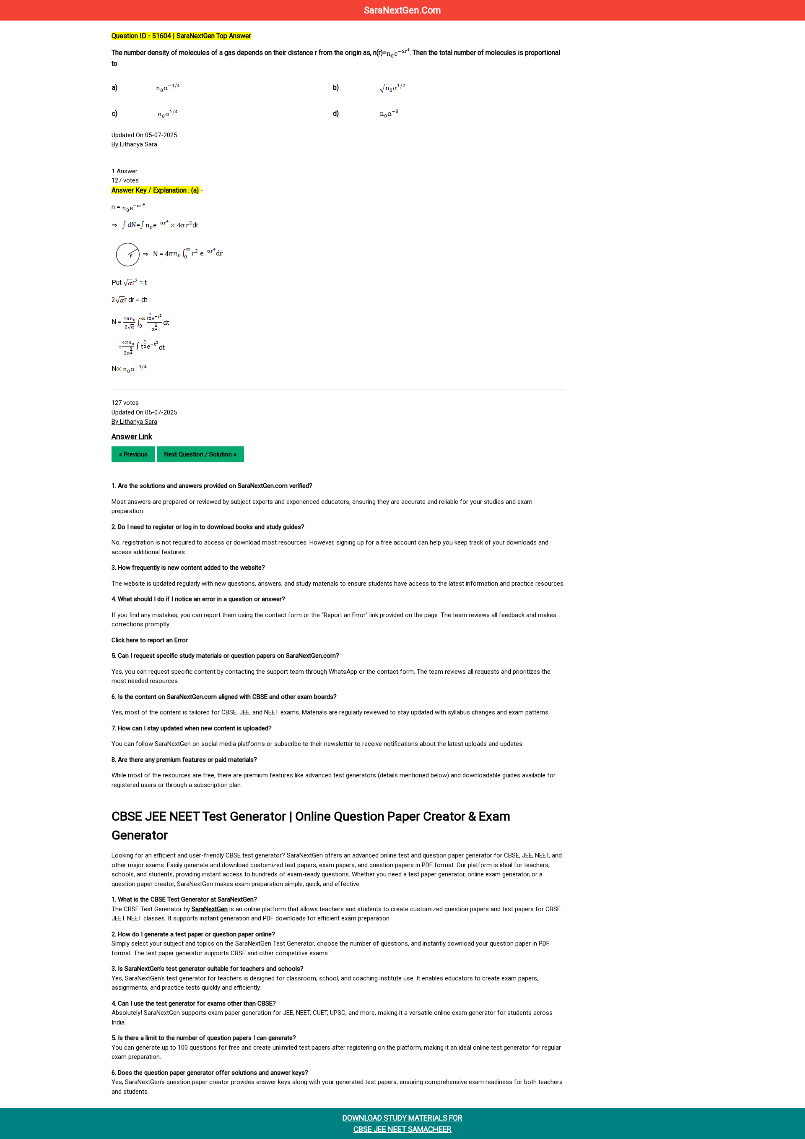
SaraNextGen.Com (402, 10)
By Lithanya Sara (134, 144)
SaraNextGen (210, 909)
